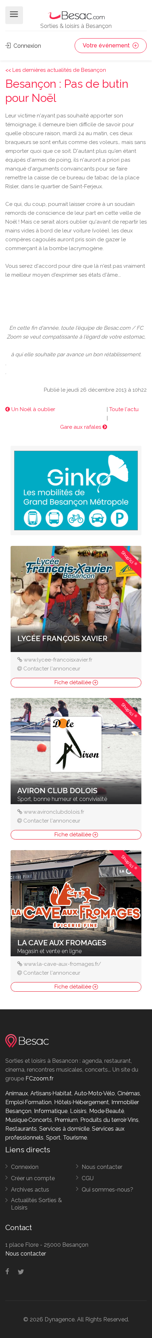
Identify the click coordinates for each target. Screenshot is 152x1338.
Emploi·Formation (28, 1102)
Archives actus (30, 1189)
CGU (88, 1178)
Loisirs (78, 1111)
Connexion (26, 45)
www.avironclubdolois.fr (54, 812)
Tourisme (75, 1137)
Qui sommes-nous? (107, 1189)
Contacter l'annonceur (51, 668)
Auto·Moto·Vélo (94, 1093)
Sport (53, 1137)
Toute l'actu (124, 409)
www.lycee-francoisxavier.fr (58, 660)
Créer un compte (33, 1178)
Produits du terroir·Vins (109, 1120)
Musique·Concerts (28, 1120)
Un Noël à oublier (32, 409)
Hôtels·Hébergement (81, 1102)
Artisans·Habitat (51, 1093)
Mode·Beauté (106, 1111)
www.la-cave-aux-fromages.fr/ (62, 964)
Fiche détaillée (73, 682)
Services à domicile (64, 1128)
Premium (66, 1120)
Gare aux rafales (81, 427)
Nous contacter (102, 1167)
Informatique (51, 1111)
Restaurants (21, 1128)
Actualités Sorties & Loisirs (36, 1204)
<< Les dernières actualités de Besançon (55, 70)
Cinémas (128, 1093)
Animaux (16, 1093)
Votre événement (107, 45)
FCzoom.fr (39, 1078)
